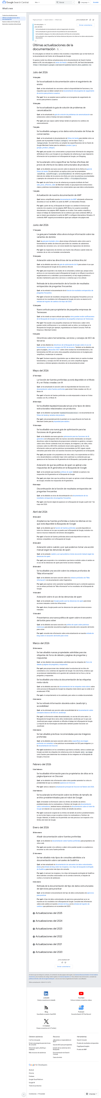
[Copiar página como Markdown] (58, 49)
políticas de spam (66, 472)
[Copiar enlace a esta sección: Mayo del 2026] (50, 371)
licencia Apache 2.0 (65, 976)
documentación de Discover (48, 746)
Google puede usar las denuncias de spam (68, 601)
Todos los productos (35, 1086)
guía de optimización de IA (68, 264)
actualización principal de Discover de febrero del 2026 (75, 787)
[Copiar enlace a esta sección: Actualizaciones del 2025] (64, 913)
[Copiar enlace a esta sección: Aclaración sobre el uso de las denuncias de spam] (84, 597)
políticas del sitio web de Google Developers (42, 978)
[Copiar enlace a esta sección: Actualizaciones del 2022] (64, 936)
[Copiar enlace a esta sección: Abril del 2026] (49, 512)
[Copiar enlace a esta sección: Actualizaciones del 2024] (64, 921)
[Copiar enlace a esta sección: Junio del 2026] (50, 225)
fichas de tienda (73, 138)
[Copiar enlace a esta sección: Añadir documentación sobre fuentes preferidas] (83, 837)
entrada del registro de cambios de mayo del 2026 (54, 301)
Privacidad (41, 1094)
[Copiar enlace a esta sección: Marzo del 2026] (51, 643)
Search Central (21, 2)
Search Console (82, 1040)
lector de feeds (61, 62)
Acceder (96, 2)
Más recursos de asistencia (37, 1052)
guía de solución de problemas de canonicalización (72, 114)
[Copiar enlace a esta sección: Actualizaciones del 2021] (64, 944)
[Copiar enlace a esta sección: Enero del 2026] (51, 827)
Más (36, 2)
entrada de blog (63, 904)
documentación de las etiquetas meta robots (74, 687)
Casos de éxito (57, 1057)
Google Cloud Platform (36, 1079)
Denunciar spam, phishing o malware (37, 1048)
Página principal (37, 20)
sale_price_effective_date (46, 185)
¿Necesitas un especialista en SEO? (62, 1040)
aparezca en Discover (67, 783)
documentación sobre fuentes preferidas (51, 389)
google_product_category (46, 148)
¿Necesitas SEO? (54, 350)
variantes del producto (57, 415)
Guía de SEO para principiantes (62, 1045)
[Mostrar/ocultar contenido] (45, 24)
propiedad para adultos (61, 421)
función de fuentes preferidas (65, 528)
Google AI (32, 1082)
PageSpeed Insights (83, 1046)
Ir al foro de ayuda (34, 1040)
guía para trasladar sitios (50, 241)
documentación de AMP (68, 199)
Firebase (31, 1076)
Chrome (31, 1073)
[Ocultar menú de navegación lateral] (24, 1094)
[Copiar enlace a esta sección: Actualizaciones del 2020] (64, 952)
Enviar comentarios (85, 25)
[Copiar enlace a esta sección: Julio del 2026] (50, 72)
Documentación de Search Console (61, 1053)
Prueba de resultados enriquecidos (88, 1043)
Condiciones (32, 1094)
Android (31, 1070)
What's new (7, 8)
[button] (64, 913)
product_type (70, 145)
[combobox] (65, 2)
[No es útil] (93, 19)
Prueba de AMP (82, 1049)
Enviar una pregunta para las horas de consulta (39, 1044)
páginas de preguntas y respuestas (55, 664)
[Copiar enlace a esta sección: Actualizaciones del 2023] (64, 929)
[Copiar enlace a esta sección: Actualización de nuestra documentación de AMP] (83, 195)
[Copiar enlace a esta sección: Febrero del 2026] (53, 764)
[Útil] (90, 19)
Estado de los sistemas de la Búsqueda (62, 1048)
